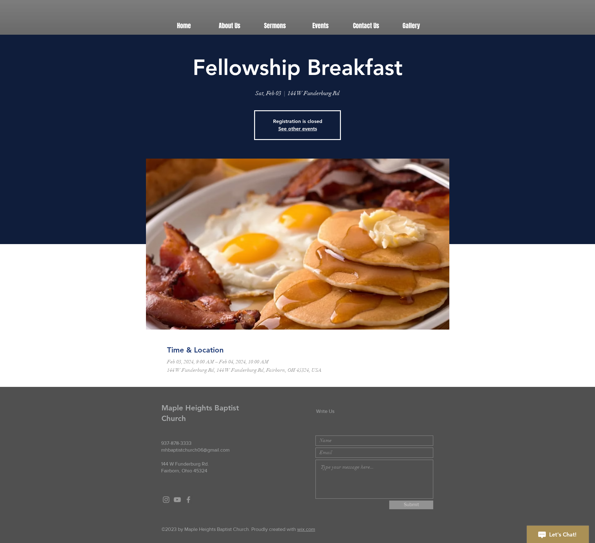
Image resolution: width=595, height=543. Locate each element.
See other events (297, 129)
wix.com (306, 529)
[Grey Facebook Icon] (188, 499)
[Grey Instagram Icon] (166, 499)
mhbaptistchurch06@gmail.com (195, 450)
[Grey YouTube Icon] (177, 499)
